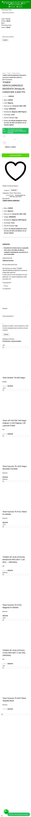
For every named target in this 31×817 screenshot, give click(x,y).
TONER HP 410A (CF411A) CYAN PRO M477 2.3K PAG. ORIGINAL (14, 652)
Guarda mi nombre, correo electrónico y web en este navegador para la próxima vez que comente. (15, 328)
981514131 (4, 806)
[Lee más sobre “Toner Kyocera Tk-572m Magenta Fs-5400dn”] (4, 602)
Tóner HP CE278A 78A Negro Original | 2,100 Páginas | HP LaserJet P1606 (14, 423)
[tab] (9, 195)
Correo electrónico (8, 316)
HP (3, 429)
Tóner (9, 73)
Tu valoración (6, 288)
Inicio (4, 73)
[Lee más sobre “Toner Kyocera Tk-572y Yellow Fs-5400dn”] (4, 508)
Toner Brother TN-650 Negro (13, 378)
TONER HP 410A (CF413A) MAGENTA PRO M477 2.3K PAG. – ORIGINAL (13, 559)
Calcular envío (15, 155)
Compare (6, 190)
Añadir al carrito (10, 147)
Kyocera (4, 473)
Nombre (5, 308)
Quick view (9, 374)
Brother (4, 381)
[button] (4, 374)
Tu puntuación (7, 282)
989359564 (4, 802)
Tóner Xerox (16, 73)
